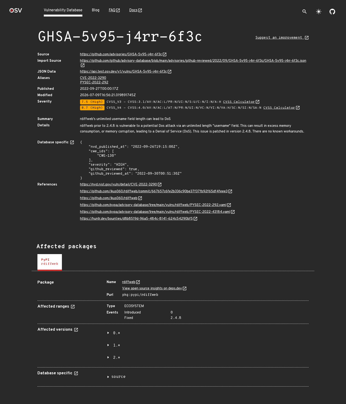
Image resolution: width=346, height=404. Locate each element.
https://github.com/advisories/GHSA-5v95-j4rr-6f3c (121, 54)
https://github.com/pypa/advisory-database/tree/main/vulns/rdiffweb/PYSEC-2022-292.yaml (153, 205)
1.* (116, 345)
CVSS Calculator (239, 102)
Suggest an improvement (279, 38)
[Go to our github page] (332, 11)
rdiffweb (128, 282)
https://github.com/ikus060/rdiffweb (108, 198)
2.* (116, 357)
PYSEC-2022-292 (94, 82)
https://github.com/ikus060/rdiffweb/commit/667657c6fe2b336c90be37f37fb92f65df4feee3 (154, 191)
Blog (95, 10)
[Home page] (15, 12)
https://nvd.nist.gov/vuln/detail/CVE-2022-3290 (118, 184)
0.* (116, 333)
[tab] (49, 262)
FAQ (112, 10)
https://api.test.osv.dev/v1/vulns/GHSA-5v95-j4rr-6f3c (123, 72)
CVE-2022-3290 (93, 78)
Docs (133, 10)
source (118, 377)
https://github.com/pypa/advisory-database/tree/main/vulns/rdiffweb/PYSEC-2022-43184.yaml (155, 212)
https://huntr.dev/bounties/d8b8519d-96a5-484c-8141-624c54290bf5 (136, 219)
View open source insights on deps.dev (152, 288)
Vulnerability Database (63, 10)
